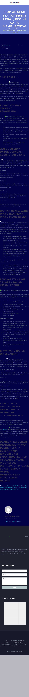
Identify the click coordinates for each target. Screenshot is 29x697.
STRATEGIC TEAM (6, 644)
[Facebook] (2, 495)
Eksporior (5, 429)
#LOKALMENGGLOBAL (18, 642)
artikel (3, 47)
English (25, 646)
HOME (6, 640)
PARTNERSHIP (24, 644)
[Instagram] (11, 635)
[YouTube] (13, 635)
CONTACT (18, 646)
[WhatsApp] (17, 635)
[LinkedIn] (11, 495)
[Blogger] (15, 635)
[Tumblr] (9, 495)
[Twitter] (4, 495)
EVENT (3, 646)
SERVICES (15, 644)
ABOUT (7, 642)
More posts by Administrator (13, 521)
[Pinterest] (6, 495)
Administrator (6, 45)
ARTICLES (10, 646)
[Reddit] (13, 495)
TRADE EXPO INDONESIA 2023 (18, 640)
